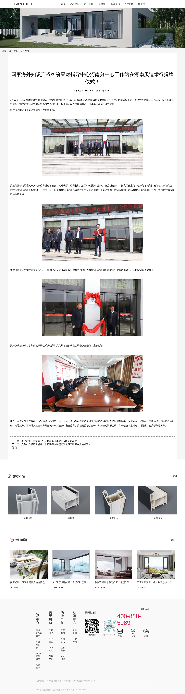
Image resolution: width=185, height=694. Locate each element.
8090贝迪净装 (38, 656)
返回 (14, 447)
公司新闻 (75, 631)
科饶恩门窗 (38, 645)
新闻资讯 (115, 4)
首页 (63, 4)
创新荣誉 (51, 657)
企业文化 (51, 649)
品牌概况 (51, 631)
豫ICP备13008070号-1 (77, 690)
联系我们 (142, 4)
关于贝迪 (88, 4)
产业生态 (51, 640)
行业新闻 (75, 640)
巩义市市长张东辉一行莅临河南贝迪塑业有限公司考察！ (50, 441)
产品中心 (74, 4)
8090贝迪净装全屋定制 (84, 681)
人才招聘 (129, 4)
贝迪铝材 (38, 666)
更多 (175, 476)
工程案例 (101, 4)
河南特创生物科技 (66, 681)
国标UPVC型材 (39, 633)
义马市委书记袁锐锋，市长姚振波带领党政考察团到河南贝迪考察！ (56, 444)
